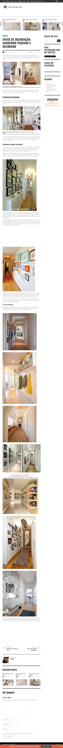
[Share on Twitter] (35, 52)
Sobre (47, 92)
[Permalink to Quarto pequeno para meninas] (21, 682)
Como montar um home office (49, 19)
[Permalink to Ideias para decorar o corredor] (12, 26)
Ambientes (5, 35)
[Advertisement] (30, 12)
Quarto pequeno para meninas (21, 674)
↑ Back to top (58, 744)
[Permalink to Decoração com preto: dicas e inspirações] (32, 27)
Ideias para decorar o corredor (10, 19)
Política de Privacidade (50, 90)
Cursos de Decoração (50, 84)
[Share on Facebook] (33, 52)
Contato (48, 83)
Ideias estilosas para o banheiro (34, 674)
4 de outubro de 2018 (30, 22)
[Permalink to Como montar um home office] (52, 26)
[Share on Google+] (37, 52)
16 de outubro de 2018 (11, 20)
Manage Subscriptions (50, 88)
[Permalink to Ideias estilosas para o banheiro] (35, 682)
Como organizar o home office (8, 674)
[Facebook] (54, 1)
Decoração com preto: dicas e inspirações (29, 19)
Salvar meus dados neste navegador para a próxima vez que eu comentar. (18, 733)
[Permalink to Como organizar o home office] (8, 682)
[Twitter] (56, 1)
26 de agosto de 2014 (11, 52)
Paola (5, 20)
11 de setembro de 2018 (50, 20)
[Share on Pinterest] (40, 52)
